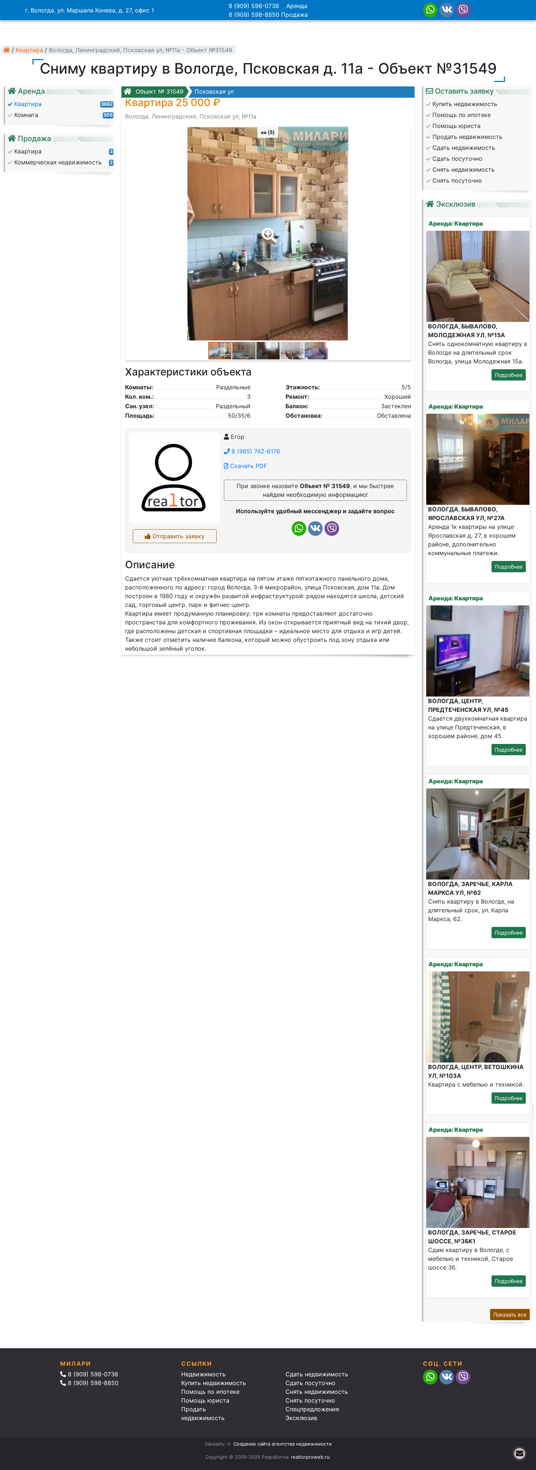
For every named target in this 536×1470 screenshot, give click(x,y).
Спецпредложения (312, 1409)
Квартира (29, 50)
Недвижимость (203, 1374)
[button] (267, 230)
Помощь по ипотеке (210, 1391)
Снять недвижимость (317, 1391)
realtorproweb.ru (310, 1457)
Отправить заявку (178, 536)
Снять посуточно (310, 1400)
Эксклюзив (301, 1418)
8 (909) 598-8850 (254, 14)
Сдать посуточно (310, 1383)
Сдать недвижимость (317, 1374)
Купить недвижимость (213, 1383)
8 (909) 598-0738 (254, 5)
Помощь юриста (205, 1400)
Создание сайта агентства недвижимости (282, 1444)
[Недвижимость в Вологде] (6, 50)
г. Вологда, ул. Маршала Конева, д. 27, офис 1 (89, 10)
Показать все (510, 1314)
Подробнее (509, 375)
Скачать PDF (247, 465)
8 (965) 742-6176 (255, 451)
